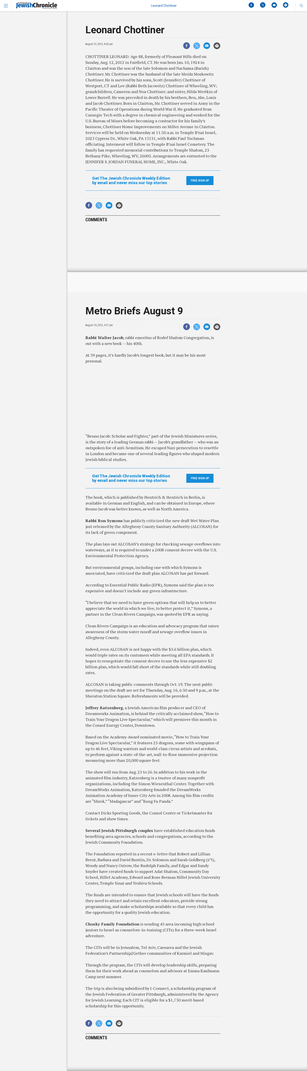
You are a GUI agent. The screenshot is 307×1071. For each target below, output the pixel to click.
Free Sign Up (200, 180)
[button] (301, 5)
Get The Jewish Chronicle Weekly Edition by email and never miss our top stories (131, 180)
